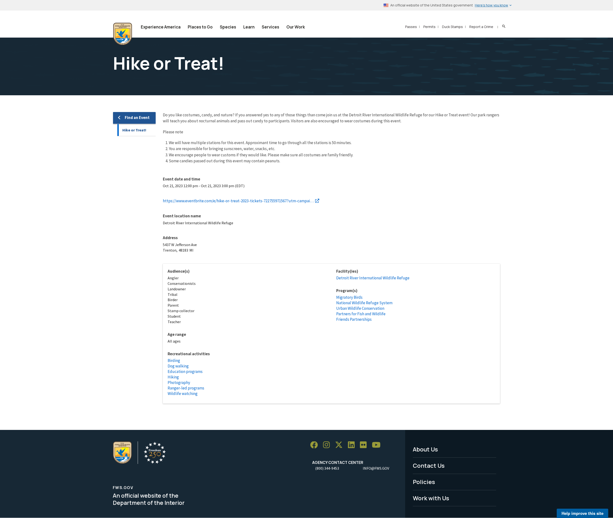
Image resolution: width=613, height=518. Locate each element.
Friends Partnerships (354, 319)
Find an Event (137, 117)
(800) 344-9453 (327, 468)
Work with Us (431, 498)
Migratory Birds (349, 297)
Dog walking (178, 366)
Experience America (161, 27)
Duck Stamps (452, 26)
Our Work (295, 27)
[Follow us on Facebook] (315, 445)
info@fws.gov (376, 468)
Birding (174, 360)
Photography (179, 382)
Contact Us (429, 465)
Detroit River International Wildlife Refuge (372, 278)
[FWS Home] (122, 34)
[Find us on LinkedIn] (353, 445)
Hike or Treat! (134, 130)
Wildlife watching (183, 393)
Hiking (173, 377)
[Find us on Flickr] (365, 445)
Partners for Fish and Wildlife (361, 313)
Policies (424, 482)
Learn (249, 27)
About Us (425, 449)
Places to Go (200, 27)
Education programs (185, 371)
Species (228, 27)
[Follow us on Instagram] (328, 445)
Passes (411, 26)
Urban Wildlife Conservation (360, 308)
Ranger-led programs (186, 388)
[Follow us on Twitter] (340, 445)
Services (270, 27)
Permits (429, 26)
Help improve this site (582, 513)
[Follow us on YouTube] (378, 445)
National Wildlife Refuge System (364, 302)
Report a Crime (481, 26)
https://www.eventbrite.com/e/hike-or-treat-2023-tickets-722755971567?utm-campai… (238, 200)
